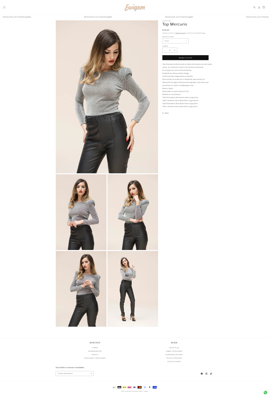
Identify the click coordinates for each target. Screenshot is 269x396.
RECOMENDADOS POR (95, 351)
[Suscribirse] (91, 373)
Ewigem (146, 391)
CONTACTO (95, 355)
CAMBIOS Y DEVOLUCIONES (174, 351)
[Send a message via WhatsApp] (265, 392)
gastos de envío (180, 33)
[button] (4, 7)
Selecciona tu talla (168, 37)
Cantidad (165, 46)
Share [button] (167, 113)
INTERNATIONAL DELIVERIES (174, 355)
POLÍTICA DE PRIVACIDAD (174, 358)
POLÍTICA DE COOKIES (174, 361)
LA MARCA (95, 348)
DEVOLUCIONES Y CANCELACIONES (94, 358)
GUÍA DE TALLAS (174, 348)
